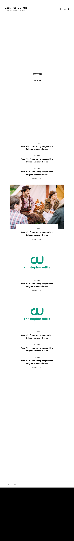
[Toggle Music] (60, 9)
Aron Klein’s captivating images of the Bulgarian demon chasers (37, 148)
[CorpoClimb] (16, 9)
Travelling (37, 80)
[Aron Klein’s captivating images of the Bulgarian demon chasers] (37, 207)
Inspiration (37, 143)
